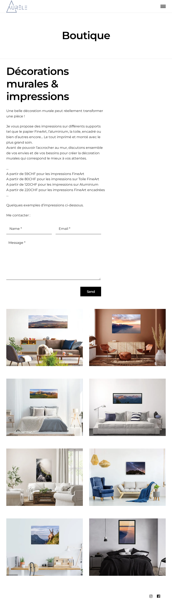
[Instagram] (150, 596)
